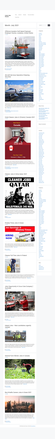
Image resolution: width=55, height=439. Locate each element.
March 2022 (41, 164)
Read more (9, 66)
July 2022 (40, 159)
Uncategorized (41, 99)
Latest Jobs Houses (8, 16)
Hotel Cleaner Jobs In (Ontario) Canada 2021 (20, 117)
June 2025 (40, 135)
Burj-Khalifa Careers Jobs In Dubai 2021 (18, 392)
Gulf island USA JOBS (9, 68)
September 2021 (41, 172)
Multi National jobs (42, 74)
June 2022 (40, 160)
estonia (40, 37)
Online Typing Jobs (42, 81)
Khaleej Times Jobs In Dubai (14, 223)
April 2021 (40, 179)
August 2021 (41, 174)
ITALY (40, 51)
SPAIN (40, 95)
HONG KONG (41, 45)
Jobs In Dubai (41, 214)
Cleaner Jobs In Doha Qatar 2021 (16, 174)
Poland (40, 85)
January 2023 (41, 150)
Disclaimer (24, 14)
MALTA (40, 71)
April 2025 (40, 138)
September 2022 (41, 156)
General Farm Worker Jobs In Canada (17, 356)
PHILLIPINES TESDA (42, 84)
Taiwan (40, 96)
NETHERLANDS (41, 77)
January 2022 (41, 167)
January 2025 (41, 139)
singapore (40, 92)
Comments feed (41, 267)
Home (16, 14)
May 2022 (40, 161)
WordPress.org (41, 269)
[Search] (49, 25)
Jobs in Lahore (41, 63)
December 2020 (41, 182)
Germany (40, 41)
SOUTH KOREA (41, 93)
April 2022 (40, 163)
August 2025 (41, 134)
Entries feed (41, 266)
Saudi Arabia (41, 89)
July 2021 (40, 175)
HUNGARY (40, 203)
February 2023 (41, 149)
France (40, 40)
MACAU (40, 70)
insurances (40, 48)
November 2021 (41, 170)
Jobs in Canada (41, 56)
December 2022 (41, 152)
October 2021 (41, 171)
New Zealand (41, 78)
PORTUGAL (41, 243)
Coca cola (40, 34)
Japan (40, 52)
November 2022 (41, 153)
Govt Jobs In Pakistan (42, 42)
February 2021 (41, 181)
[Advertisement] (24, 433)
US (39, 100)
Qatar (6, 216)
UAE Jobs (40, 254)
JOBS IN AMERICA (42, 55)
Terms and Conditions (31, 14)
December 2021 (41, 168)
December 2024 (41, 141)
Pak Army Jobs (41, 82)
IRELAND (40, 49)
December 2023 (41, 142)
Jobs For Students (42, 53)
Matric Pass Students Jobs (43, 73)
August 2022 (41, 157)
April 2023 (40, 146)
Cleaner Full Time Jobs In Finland (16, 255)
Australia (7, 319)
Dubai (40, 192)
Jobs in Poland (41, 66)
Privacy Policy (17, 17)
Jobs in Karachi (41, 62)
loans (40, 225)
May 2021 (40, 178)
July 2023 (40, 145)
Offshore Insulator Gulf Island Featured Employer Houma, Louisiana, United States (19, 32)
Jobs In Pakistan (41, 221)
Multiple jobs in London (42, 232)
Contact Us (20, 14)
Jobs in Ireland (8, 349)
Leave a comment (8, 69)
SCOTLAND (41, 91)
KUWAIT (40, 67)
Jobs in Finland (41, 59)
